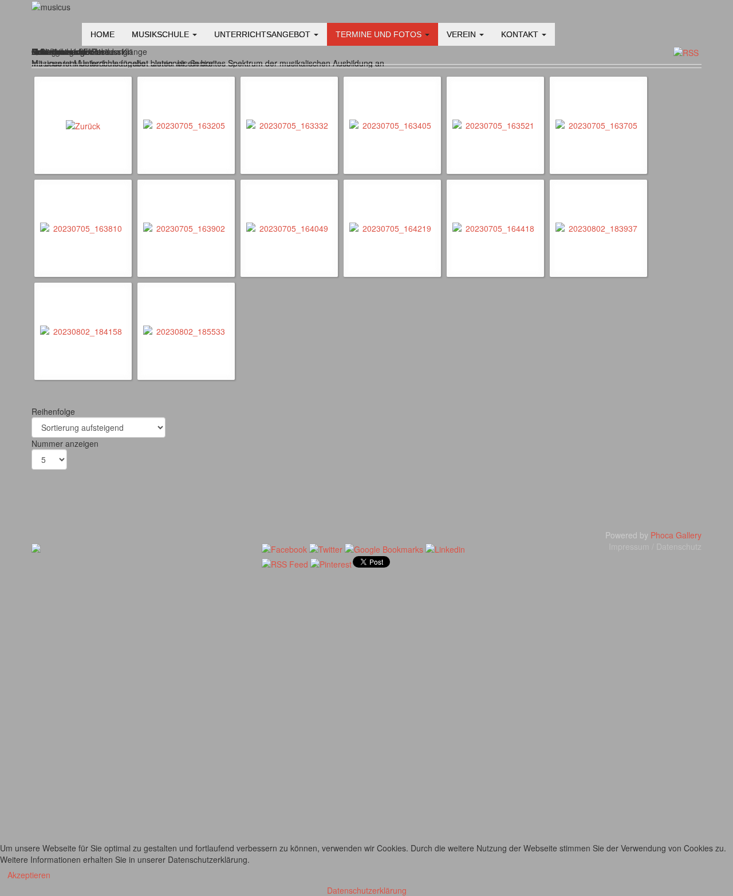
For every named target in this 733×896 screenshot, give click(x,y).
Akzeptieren (28, 875)
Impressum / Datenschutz (655, 546)
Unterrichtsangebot (263, 34)
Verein (462, 34)
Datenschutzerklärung (367, 890)
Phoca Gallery (676, 535)
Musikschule (161, 34)
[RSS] (686, 51)
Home (102, 34)
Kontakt (521, 34)
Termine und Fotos (380, 34)
